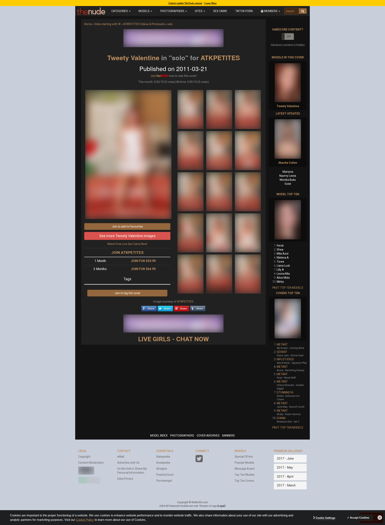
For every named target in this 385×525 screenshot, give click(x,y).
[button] (270, 11)
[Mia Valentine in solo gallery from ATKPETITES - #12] (248, 232)
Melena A (283, 257)
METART (282, 344)
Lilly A (280, 269)
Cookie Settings (325, 517)
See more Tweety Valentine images (127, 236)
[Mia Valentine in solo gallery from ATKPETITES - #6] (248, 150)
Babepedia (163, 456)
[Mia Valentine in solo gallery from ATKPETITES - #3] (248, 109)
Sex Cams (220, 11)
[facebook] (149, 307)
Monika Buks (288, 179)
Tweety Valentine (133, 57)
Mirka (280, 281)
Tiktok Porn (244, 11)
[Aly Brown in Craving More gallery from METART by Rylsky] (288, 318)
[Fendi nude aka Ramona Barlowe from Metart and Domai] (288, 220)
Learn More (210, 3)
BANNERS (228, 435)
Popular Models (244, 462)
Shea (280, 249)
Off (289, 36)
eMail (120, 456)
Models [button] (144, 11)
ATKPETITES (220, 57)
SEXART (282, 351)
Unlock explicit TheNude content (185, 3)
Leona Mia (283, 273)
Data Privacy (125, 478)
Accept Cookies (359, 517)
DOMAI (281, 418)
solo (170, 24)
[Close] (380, 517)
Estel (288, 183)
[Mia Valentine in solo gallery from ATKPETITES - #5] (219, 150)
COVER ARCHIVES (208, 435)
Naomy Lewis (287, 175)
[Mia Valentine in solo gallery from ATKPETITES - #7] (190, 191)
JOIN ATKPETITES (127, 252)
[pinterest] (181, 307)
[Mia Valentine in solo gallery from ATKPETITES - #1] (190, 109)
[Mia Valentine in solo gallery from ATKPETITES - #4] (190, 150)
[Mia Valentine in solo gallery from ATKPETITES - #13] (190, 273)
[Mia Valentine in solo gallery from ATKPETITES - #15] (248, 273)
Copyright (84, 456)
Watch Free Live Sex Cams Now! (127, 244)
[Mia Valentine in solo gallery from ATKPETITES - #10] (190, 232)
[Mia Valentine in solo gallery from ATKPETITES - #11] (219, 232)
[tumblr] (198, 307)
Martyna (288, 171)
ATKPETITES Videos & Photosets (144, 24)
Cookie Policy (85, 519)
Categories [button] (120, 11)
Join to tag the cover (127, 293)
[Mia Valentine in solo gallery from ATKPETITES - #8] (219, 191)
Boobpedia (163, 462)
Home (88, 24)
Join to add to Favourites (127, 226)
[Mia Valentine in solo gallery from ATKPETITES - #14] (219, 273)
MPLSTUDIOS (285, 359)
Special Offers (244, 456)
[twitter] (165, 307)
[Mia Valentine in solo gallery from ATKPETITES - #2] (219, 109)
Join (153, 75)
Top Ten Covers (244, 480)
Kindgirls (161, 468)
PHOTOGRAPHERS (182, 435)
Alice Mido (283, 277)
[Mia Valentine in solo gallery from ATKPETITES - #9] (248, 191)
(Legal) (221, 505)
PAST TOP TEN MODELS (287, 287)
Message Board (244, 468)
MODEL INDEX (159, 435)
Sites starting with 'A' (107, 24)
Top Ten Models (245, 474)
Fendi (280, 245)
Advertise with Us (128, 462)
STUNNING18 (285, 392)
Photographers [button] (172, 11)
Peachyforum (165, 474)
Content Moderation (91, 462)
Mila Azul (282, 253)
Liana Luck (283, 265)
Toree (280, 261)
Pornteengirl (164, 480)
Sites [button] (199, 11)
